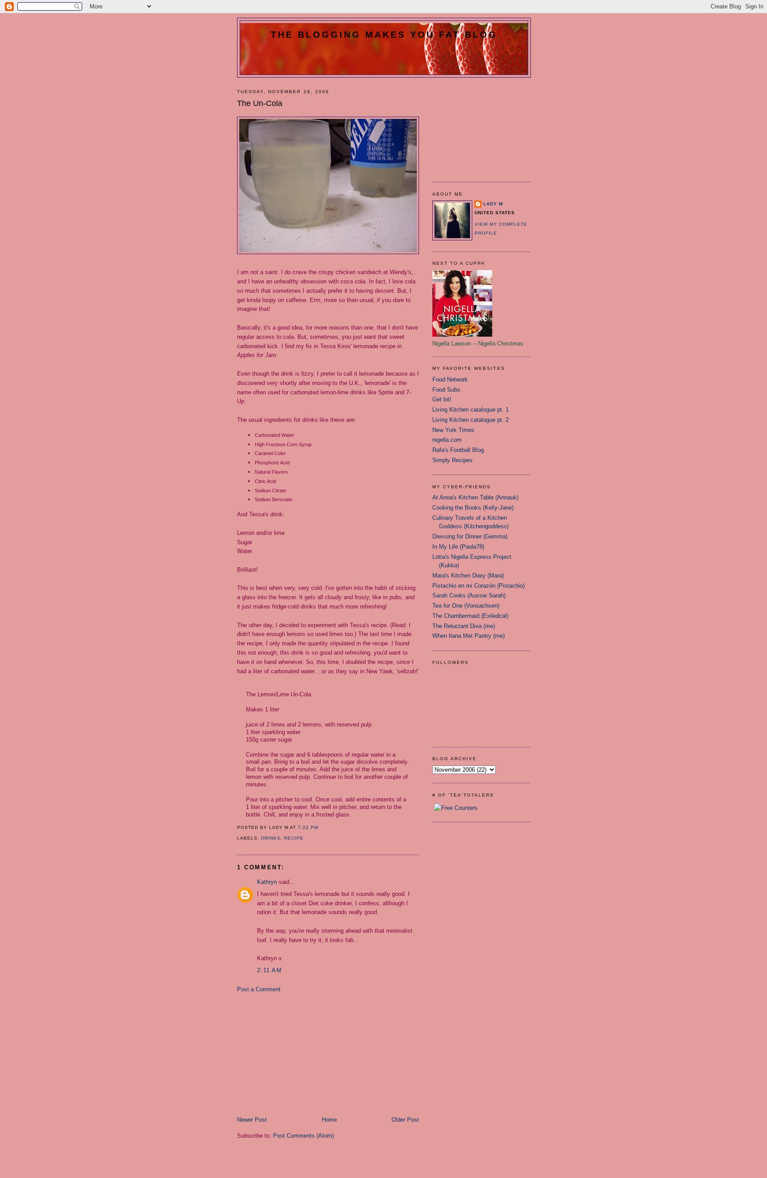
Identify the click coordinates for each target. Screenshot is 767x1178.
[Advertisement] (303, 1053)
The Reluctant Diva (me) (463, 626)
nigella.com (447, 439)
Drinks (271, 838)
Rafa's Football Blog (458, 450)
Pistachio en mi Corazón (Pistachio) (478, 585)
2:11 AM (269, 970)
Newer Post (252, 1119)
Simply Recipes (452, 460)
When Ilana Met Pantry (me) (468, 635)
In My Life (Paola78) (458, 546)
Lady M (493, 203)
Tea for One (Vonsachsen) (465, 605)
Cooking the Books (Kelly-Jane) (473, 507)
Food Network (450, 379)
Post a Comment (259, 989)
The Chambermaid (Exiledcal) (470, 616)
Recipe (294, 838)
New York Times (453, 430)
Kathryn (267, 882)
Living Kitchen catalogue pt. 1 (470, 409)
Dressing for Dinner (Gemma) (469, 536)
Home (329, 1119)
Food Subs (446, 389)
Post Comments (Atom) (303, 1135)
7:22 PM (308, 827)
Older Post (405, 1119)
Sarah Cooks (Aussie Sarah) (469, 595)
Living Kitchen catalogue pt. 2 (470, 419)
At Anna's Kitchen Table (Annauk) (475, 497)
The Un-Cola (259, 103)
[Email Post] (321, 827)
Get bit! (441, 399)
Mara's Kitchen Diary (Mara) (468, 575)
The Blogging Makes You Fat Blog (384, 34)
